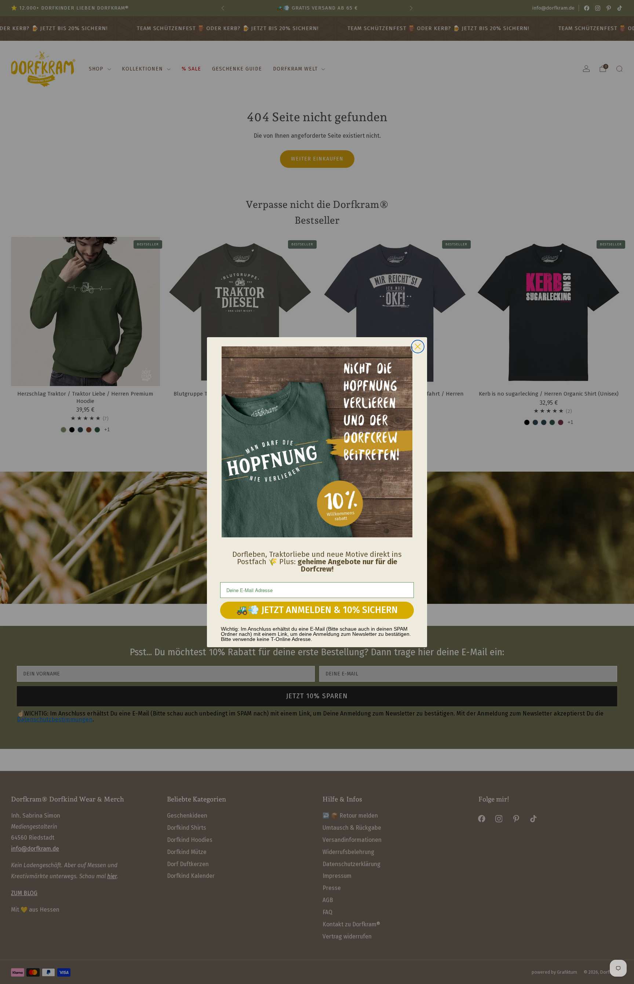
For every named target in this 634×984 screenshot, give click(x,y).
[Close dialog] (417, 346)
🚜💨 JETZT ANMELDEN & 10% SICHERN (317, 610)
